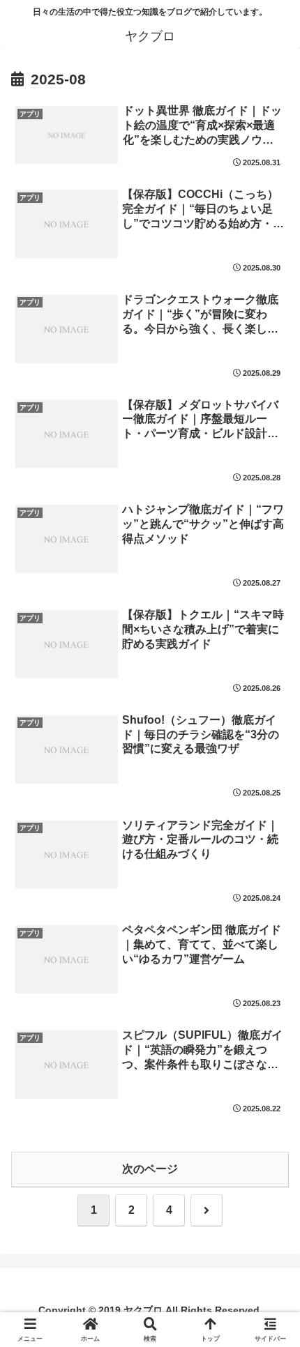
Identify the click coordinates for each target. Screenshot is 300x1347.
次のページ (150, 1169)
